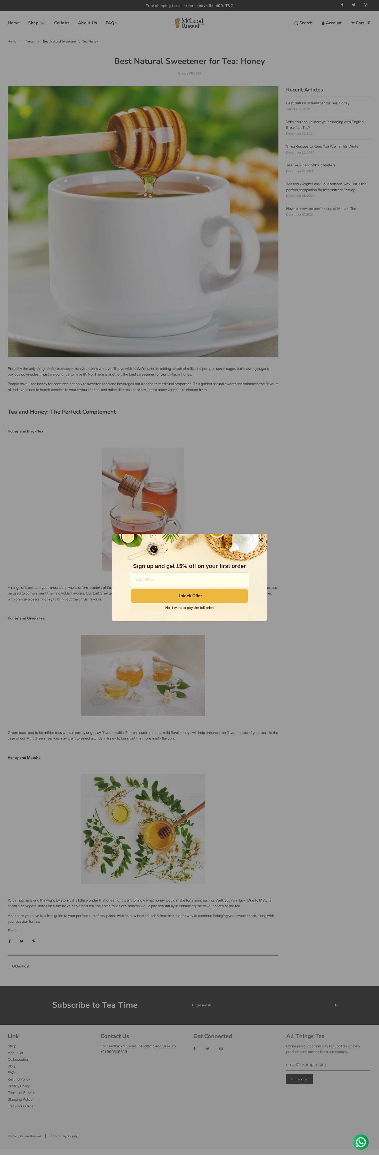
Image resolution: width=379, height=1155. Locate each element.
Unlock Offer (189, 596)
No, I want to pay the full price (189, 608)
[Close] (260, 540)
